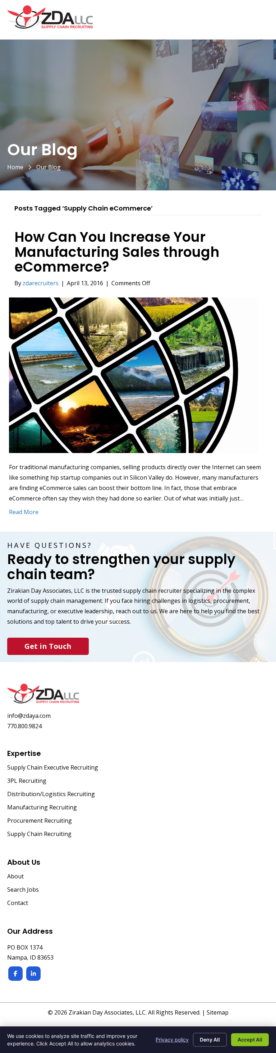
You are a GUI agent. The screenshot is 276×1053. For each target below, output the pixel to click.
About (15, 876)
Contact (17, 903)
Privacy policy (172, 1039)
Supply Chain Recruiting (39, 834)
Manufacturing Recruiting (42, 807)
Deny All (210, 1039)
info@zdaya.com (29, 716)
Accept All (250, 1039)
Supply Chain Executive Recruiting (52, 768)
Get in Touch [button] (48, 646)
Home (15, 167)
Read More (23, 512)
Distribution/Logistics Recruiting (51, 794)
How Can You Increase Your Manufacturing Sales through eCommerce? (116, 252)
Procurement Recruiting (39, 821)
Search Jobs (23, 890)
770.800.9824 (24, 726)
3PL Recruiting (26, 781)
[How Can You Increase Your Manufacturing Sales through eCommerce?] (133, 375)
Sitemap (218, 1012)
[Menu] (260, 21)
